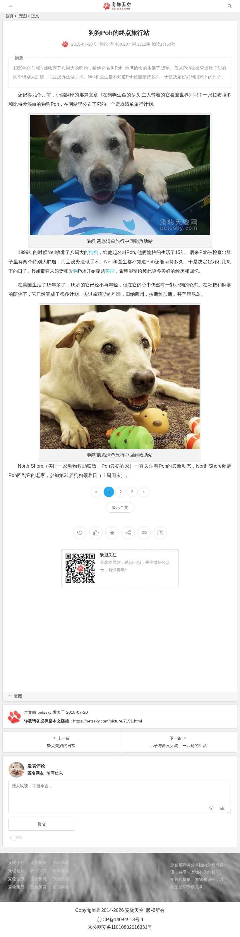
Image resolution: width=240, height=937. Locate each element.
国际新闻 (61, 862)
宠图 (23, 15)
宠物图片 (16, 862)
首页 (9, 15)
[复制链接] (144, 532)
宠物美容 (61, 879)
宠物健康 (16, 879)
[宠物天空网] (119, 8)
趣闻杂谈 (61, 887)
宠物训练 (38, 879)
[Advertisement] (119, 646)
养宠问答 (38, 870)
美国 (109, 271)
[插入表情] (211, 808)
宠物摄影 (38, 862)
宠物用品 (16, 887)
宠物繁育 (38, 887)
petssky (44, 712)
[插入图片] (222, 808)
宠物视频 (16, 870)
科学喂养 (61, 870)
